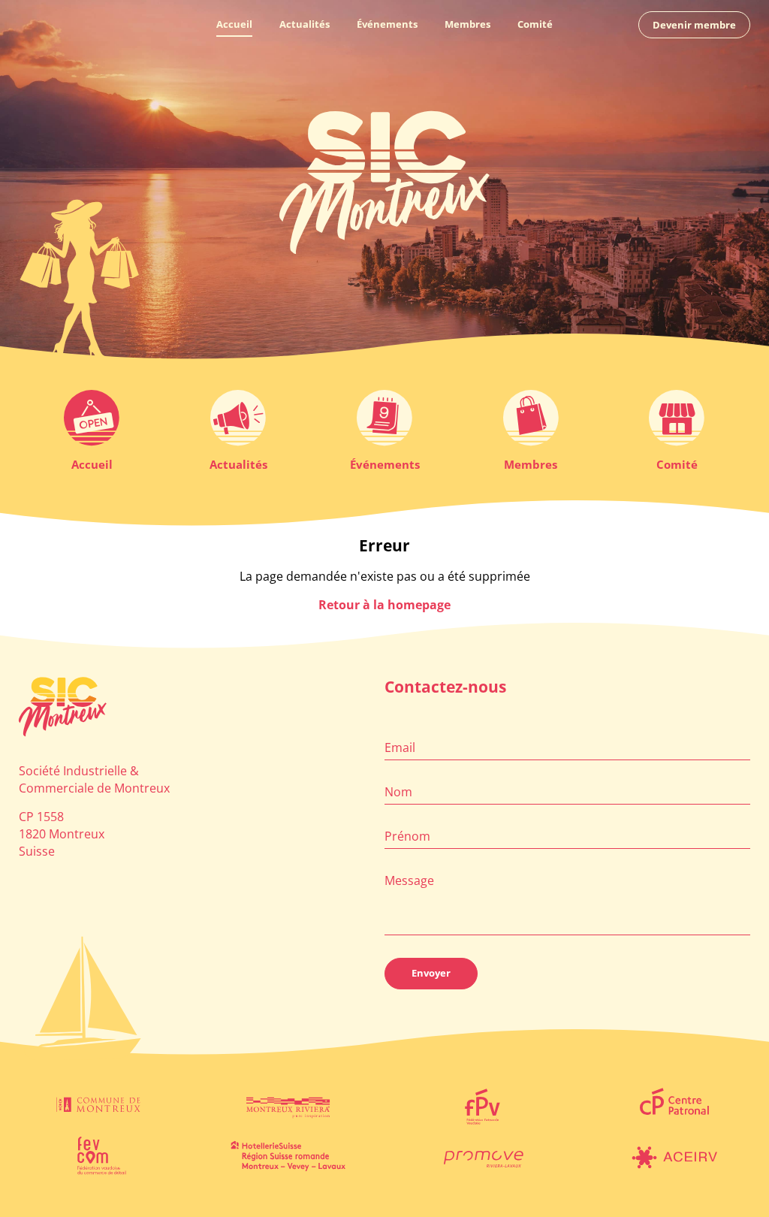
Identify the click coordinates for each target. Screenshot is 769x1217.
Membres (467, 24)
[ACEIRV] (673, 1155)
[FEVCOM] (96, 1155)
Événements (387, 24)
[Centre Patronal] (673, 1106)
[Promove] (481, 1155)
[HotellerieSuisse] (288, 1155)
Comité (535, 24)
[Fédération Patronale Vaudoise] (481, 1106)
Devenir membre (694, 25)
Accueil (234, 24)
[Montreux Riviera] (288, 1106)
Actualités (304, 24)
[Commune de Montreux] (96, 1106)
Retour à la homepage (384, 604)
